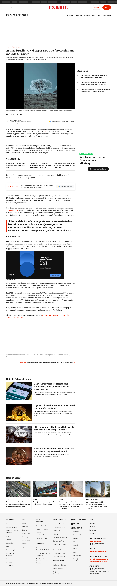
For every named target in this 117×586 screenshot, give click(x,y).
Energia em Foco (58, 541)
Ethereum (78, 15)
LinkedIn (92, 526)
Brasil (8, 536)
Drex (98, 15)
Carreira (9, 539)
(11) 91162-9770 (98, 544)
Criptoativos (64, 355)
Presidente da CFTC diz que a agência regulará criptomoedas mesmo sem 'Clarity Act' (40, 165)
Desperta (76, 538)
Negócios (9, 562)
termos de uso (20, 583)
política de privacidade (46, 583)
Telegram (11, 317)
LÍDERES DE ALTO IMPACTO (12, 532)
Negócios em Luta (59, 553)
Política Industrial (59, 557)
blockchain (13, 210)
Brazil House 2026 (59, 527)
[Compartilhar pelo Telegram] (17, 114)
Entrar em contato (96, 541)
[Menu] (7, 7)
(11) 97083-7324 (98, 569)
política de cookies (32, 583)
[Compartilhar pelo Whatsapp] (7, 114)
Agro (74, 552)
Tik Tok (20, 317)
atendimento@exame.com (98, 551)
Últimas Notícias (11, 527)
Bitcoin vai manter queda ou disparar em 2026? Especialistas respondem (94, 76)
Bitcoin (70, 15)
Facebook (93, 533)
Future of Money (17, 15)
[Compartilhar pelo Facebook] (11, 114)
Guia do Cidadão (41, 526)
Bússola (55, 534)
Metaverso (10, 357)
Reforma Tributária (59, 524)
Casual (24, 523)
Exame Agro (26, 533)
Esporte (24, 530)
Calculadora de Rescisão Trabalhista (43, 549)
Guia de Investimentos (40, 534)
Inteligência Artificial (10, 554)
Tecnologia (25, 537)
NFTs (46, 131)
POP (23, 547)
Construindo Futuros (60, 537)
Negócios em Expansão (57, 573)
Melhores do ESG (58, 568)
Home (7, 47)
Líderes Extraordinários (58, 549)
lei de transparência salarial (63, 583)
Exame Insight (11, 550)
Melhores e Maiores (59, 565)
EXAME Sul (56, 531)
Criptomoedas (89, 15)
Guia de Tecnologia (42, 529)
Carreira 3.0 (77, 535)
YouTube (92, 523)
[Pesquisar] (11, 7)
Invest (8, 559)
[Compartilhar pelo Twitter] (21, 114)
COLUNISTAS (10, 566)
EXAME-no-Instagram (45, 355)
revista (76, 524)
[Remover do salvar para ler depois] (28, 114)
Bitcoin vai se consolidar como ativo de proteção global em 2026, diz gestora (94, 83)
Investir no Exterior (59, 544)
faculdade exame (79, 520)
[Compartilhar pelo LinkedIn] (14, 114)
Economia (9, 543)
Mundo (24, 520)
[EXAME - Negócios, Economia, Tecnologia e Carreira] (58, 7)
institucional (10, 583)
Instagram (93, 530)
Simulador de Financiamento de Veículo (42, 561)
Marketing (25, 526)
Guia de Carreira (41, 538)
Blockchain (106, 15)
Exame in (76, 531)
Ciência (24, 544)
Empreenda (77, 555)
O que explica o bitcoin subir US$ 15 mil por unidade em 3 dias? (15, 165)
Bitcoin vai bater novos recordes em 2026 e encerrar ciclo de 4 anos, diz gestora (95, 90)
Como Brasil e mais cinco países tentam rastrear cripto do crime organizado (64, 165)
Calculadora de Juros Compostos (43, 554)
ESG (7, 546)
